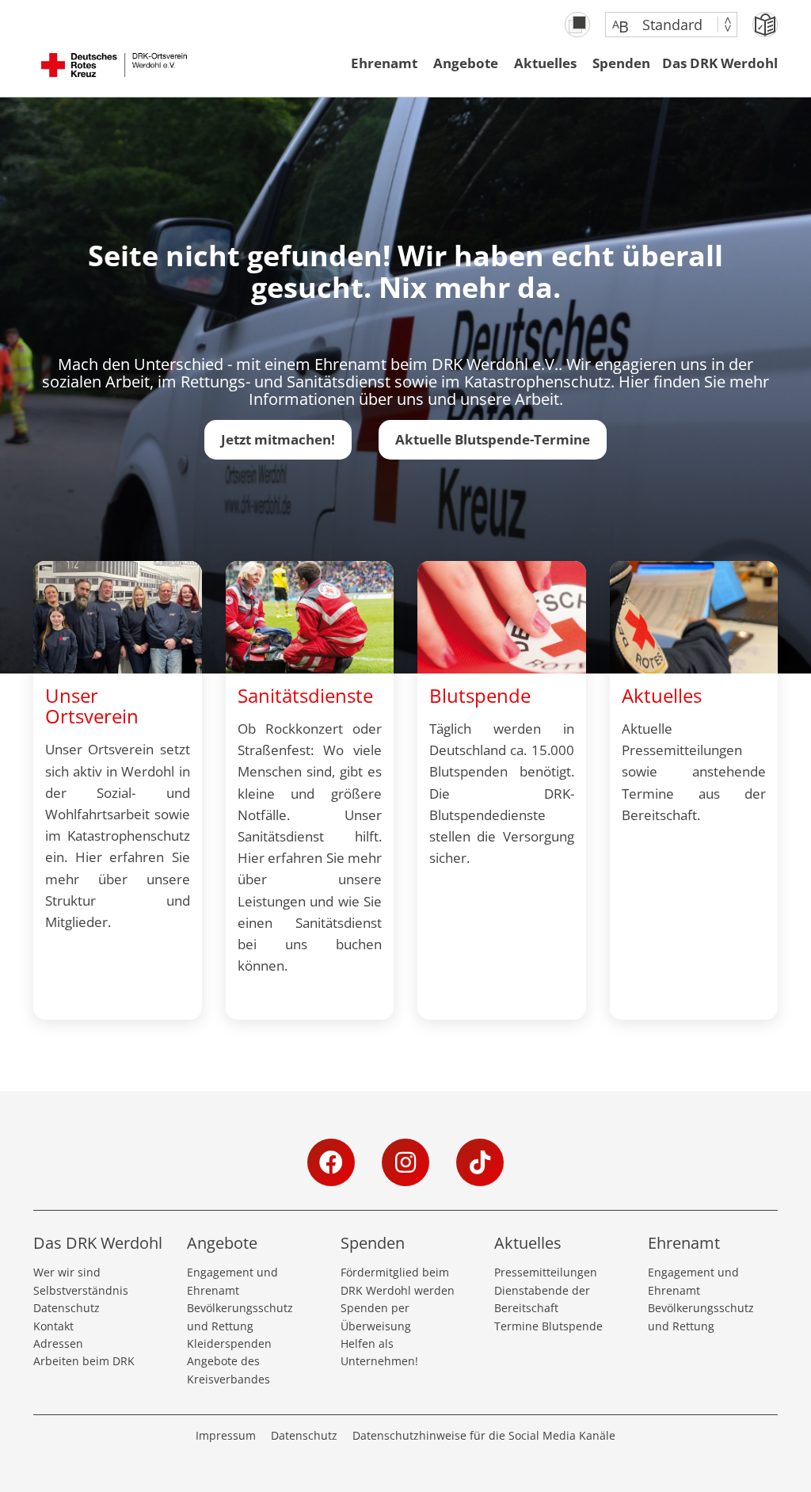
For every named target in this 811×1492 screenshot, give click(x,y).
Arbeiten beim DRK (84, 1360)
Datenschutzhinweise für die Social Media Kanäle (483, 1435)
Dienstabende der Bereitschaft (542, 1299)
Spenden (621, 63)
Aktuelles (545, 63)
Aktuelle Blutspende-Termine (492, 439)
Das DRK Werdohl (720, 63)
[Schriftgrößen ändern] (663, 24)
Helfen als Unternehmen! (379, 1352)
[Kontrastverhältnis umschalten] (577, 24)
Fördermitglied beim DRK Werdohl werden (398, 1281)
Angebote (465, 63)
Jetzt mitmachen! (278, 439)
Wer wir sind (67, 1272)
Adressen (58, 1343)
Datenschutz (66, 1307)
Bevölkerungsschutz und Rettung (240, 1316)
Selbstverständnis (80, 1290)
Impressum (226, 1435)
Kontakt (53, 1326)
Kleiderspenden (229, 1343)
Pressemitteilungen (545, 1272)
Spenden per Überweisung (376, 1316)
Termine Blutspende (548, 1326)
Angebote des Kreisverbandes (228, 1369)
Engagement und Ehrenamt (232, 1281)
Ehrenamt (384, 63)
